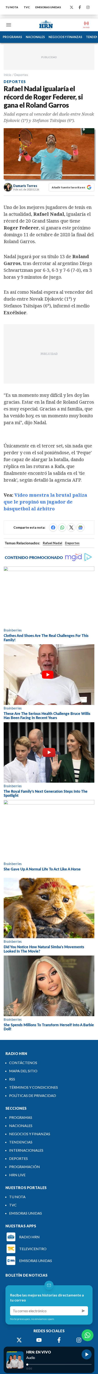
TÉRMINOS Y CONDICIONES (33, 1087)
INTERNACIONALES (26, 1150)
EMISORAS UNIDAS (48, 7)
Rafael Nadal (52, 543)
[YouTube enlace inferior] (39, 1340)
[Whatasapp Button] (87, 1335)
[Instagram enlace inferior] (79, 1340)
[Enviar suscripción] (83, 1310)
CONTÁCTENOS (23, 1062)
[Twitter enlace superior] (71, 7)
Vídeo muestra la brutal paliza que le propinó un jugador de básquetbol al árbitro (45, 502)
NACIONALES (35, 37)
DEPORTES (18, 1158)
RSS (12, 1079)
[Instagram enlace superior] (88, 7)
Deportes (21, 75)
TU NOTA (11, 7)
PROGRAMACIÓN (24, 1166)
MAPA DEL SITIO (23, 1071)
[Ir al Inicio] (46, 24)
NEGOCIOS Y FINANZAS (65, 37)
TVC (27, 7)
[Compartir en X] (71, 527)
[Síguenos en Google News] (80, 527)
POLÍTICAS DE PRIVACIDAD (32, 1095)
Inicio (7, 75)
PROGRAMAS (12, 37)
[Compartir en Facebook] (53, 527)
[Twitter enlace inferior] (19, 1340)
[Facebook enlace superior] (80, 7)
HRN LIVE (17, 1175)
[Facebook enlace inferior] (59, 1340)
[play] (87, 1354)
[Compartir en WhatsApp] (62, 527)
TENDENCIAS (20, 1142)
